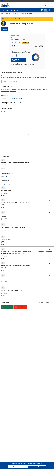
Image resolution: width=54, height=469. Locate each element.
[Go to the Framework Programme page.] (3, 23)
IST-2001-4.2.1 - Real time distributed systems (11, 98)
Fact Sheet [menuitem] (4, 29)
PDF (21, 307)
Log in (42, 5)
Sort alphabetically (5, 184)
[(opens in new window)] (5, 5)
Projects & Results (10, 13)
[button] (45, 5)
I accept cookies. (17, 466)
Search (48, 5)
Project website (16, 42)
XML (8, 307)
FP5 (18, 13)
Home (2, 13)
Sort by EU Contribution (26, 184)
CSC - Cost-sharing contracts (8, 111)
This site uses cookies (17, 463)
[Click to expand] (49, 188)
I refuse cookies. (37, 466)
